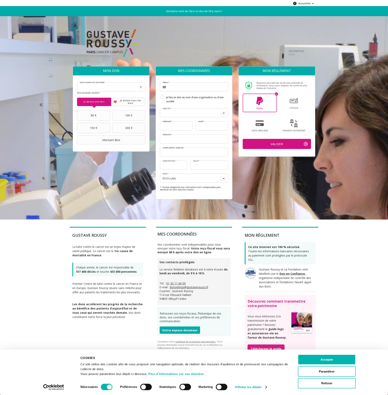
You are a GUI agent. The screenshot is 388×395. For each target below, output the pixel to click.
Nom (201, 121)
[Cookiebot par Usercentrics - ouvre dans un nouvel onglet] (53, 387)
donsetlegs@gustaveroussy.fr (189, 287)
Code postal (169, 161)
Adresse (167, 135)
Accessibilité (304, 3)
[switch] (146, 387)
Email (166, 82)
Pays (165, 174)
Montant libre (111, 140)
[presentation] (94, 102)
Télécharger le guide (266, 349)
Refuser (326, 383)
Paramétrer (327, 371)
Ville (196, 161)
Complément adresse (173, 148)
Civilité (167, 109)
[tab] (94, 102)
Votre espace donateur (180, 330)
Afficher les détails (248, 387)
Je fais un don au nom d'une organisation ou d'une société (195, 99)
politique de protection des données (195, 341)
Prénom (167, 121)
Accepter (327, 359)
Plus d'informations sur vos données (176, 374)
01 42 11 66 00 (176, 283)
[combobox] (111, 86)
